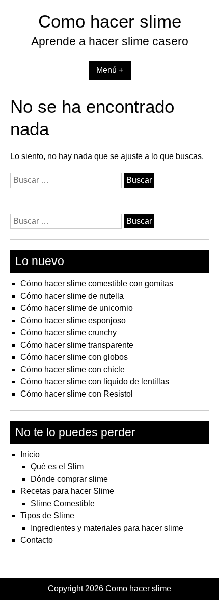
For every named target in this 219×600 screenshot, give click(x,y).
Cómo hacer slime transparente (76, 345)
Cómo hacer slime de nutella (72, 296)
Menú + (109, 70)
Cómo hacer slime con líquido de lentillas (94, 381)
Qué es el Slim (57, 466)
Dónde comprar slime (69, 479)
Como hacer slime (109, 21)
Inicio (30, 454)
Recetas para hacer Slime (67, 491)
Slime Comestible (63, 503)
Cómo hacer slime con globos (74, 357)
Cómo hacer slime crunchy (68, 332)
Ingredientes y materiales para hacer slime (107, 528)
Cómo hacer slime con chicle (72, 369)
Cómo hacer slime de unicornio (76, 308)
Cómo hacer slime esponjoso (73, 320)
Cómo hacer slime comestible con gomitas (96, 283)
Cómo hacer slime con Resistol (76, 393)
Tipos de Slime (47, 515)
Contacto (36, 540)
